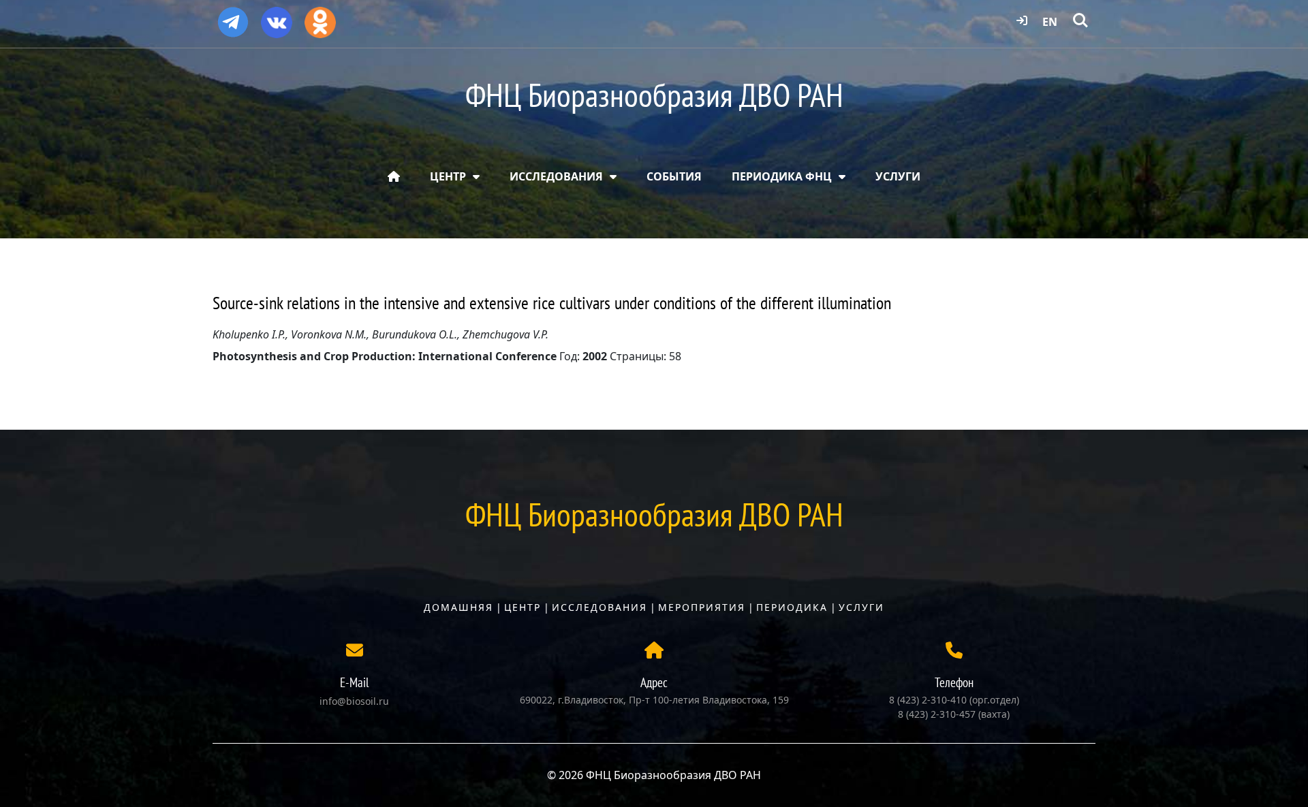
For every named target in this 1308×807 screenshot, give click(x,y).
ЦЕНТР (448, 176)
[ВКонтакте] (276, 18)
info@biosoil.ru (354, 701)
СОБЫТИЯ (674, 176)
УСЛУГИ (897, 176)
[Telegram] (233, 16)
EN (1049, 21)
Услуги (861, 607)
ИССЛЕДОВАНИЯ (556, 176)
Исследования (599, 607)
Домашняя (458, 607)
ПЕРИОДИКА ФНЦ (782, 176)
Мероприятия (701, 607)
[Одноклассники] (320, 18)
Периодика (792, 607)
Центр (522, 607)
